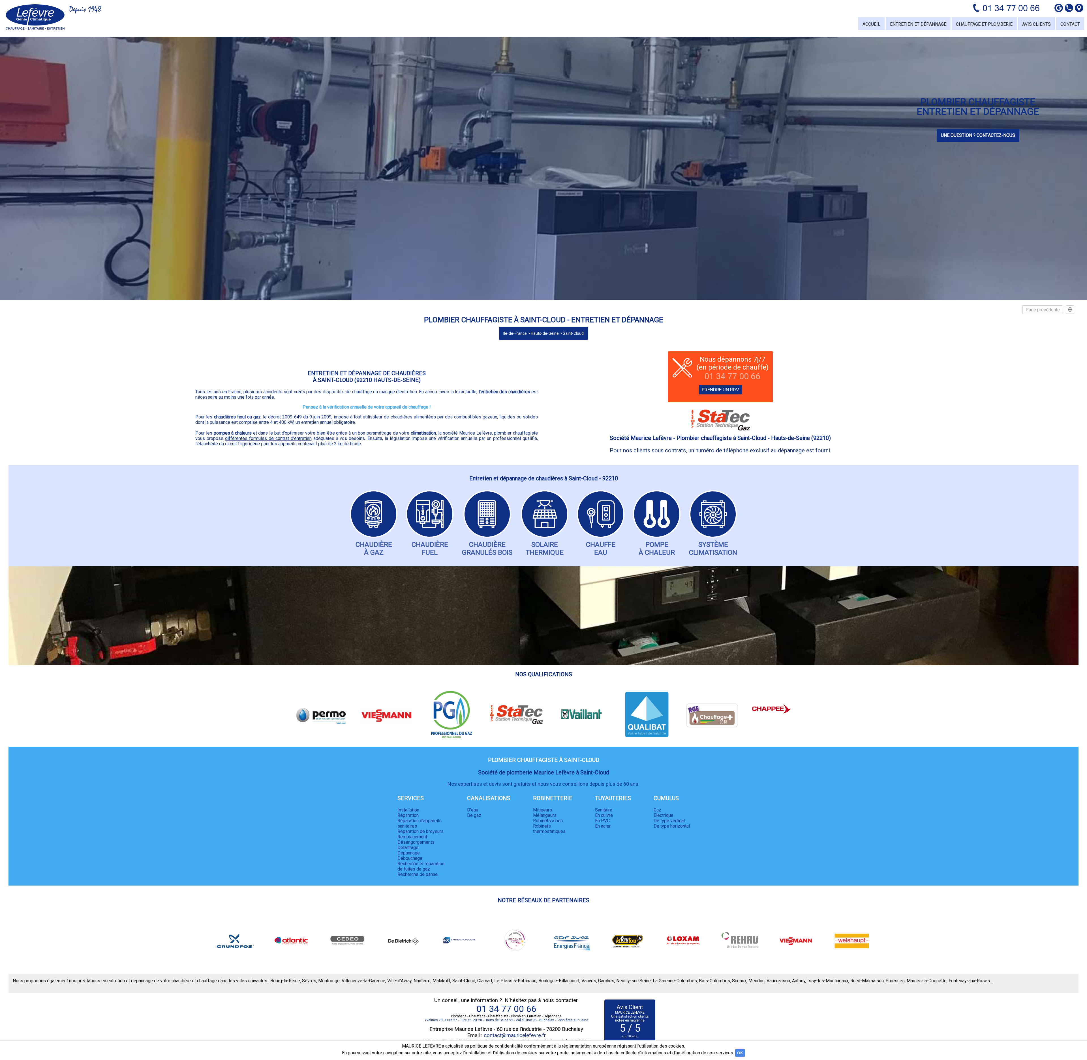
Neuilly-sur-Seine (633, 980)
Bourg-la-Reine (285, 980)
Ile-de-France (515, 333)
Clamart (484, 980)
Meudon (756, 980)
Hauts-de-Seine (545, 333)
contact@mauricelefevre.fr (515, 1035)
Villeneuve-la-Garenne (363, 980)
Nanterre (422, 980)
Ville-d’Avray (399, 980)
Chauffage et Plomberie (984, 24)
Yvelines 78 (434, 1020)
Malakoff (441, 980)
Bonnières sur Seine (572, 1020)
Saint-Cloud (573, 333)
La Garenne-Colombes (675, 980)
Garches (606, 980)
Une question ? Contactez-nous (978, 135)
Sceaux (739, 980)
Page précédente (1043, 309)
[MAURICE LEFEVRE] (35, 17)
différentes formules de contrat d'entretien (268, 438)
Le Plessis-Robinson (515, 980)
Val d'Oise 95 (526, 1020)
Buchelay (546, 1020)
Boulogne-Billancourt (558, 980)
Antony (798, 980)
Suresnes (895, 980)
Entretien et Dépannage (918, 24)
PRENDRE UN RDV (720, 389)
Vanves (588, 980)
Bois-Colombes (714, 980)
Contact (1070, 24)
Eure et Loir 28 (471, 1020)
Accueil (871, 24)
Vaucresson (778, 980)
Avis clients (1036, 24)
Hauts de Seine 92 (499, 1020)
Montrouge (329, 980)
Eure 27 (451, 1020)
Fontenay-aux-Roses (969, 980)
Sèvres (309, 980)
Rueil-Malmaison (867, 980)
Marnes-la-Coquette (927, 980)
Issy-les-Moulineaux (827, 980)
